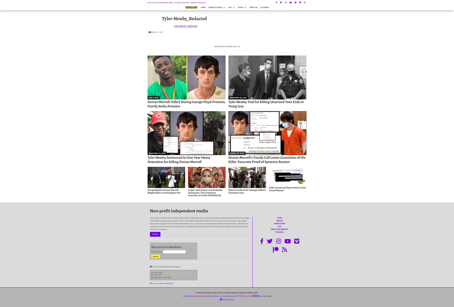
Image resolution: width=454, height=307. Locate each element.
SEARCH (266, 7)
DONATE (155, 234)
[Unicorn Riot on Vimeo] (295, 3)
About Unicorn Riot (166, 283)
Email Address (157, 252)
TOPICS (240, 7)
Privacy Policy (228, 299)
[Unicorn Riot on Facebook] (276, 3)
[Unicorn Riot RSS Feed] (304, 3)
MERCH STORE (279, 224)
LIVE (230, 7)
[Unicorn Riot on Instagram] (285, 3)
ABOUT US (254, 7)
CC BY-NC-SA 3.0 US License (250, 296)
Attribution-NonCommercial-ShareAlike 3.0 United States (208, 296)
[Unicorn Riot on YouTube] (290, 3)
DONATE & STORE (215, 7)
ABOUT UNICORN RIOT (279, 229)
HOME (203, 7)
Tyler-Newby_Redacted (185, 26)
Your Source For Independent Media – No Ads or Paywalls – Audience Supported (176, 3)
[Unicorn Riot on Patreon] (300, 3)
